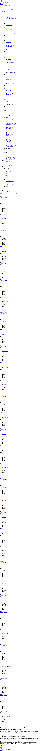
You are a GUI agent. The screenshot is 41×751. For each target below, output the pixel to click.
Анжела (1, 677)
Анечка (1, 544)
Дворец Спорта (9, 29)
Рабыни (8, 139)
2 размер (8, 170)
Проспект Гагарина (10, 54)
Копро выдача (9, 127)
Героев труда (9, 25)
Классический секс (10, 113)
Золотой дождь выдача (11, 123)
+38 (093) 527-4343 (3, 230)
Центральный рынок (10, 72)
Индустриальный (10, 83)
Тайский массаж (10, 146)
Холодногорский (10, 104)
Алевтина (2, 196)
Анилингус (9, 135)
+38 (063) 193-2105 (3, 213)
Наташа (1, 495)
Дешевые (8, 156)
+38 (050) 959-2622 (3, 346)
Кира (1, 412)
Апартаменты (9, 9)
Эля (1, 428)
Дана (1, 395)
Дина (1, 345)
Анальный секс (10, 112)
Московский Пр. (9, 46)
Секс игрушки (9, 114)
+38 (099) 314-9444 (3, 263)
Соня (1, 461)
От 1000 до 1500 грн (10, 158)
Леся (1, 329)
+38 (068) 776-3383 (3, 628)
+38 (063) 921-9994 (3, 363)
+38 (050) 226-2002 (3, 280)
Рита (1, 478)
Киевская (8, 42)
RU (1, 4)
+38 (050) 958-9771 (3, 462)
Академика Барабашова (11, 14)
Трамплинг (9, 141)
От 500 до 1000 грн (10, 157)
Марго (1, 594)
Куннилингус (9, 134)
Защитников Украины (10, 33)
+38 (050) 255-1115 (3, 197)
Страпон (8, 140)
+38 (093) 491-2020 (3, 313)
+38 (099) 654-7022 (3, 545)
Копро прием (9, 128)
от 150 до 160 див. (10, 181)
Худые (8, 176)
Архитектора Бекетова (11, 18)
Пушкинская (9, 55)
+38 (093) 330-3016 (3, 479)
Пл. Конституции (10, 53)
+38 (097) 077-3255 (3, 529)
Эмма (1, 694)
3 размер (8, 171)
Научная (8, 49)
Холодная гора (9, 69)
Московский (9, 90)
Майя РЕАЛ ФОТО (3, 312)
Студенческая (9, 59)
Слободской (9, 101)
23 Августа (8, 79)
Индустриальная (10, 37)
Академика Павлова (10, 15)
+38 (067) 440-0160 (3, 296)
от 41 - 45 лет (9, 165)
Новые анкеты (9, 8)
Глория (1, 262)
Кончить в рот (9, 119)
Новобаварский (9, 94)
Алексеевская (9, 16)
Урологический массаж (11, 145)
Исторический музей (10, 38)
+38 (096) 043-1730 (3, 645)
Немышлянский (9, 93)
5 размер (8, 173)
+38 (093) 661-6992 (3, 612)
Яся (1, 246)
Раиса (1, 627)
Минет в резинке (10, 131)
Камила (1, 511)
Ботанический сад (10, 21)
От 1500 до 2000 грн (10, 159)
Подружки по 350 (3, 710)
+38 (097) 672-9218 (3, 562)
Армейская (8, 17)
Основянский (9, 97)
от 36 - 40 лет (9, 164)
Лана (1, 229)
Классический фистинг (11, 154)
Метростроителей (10, 45)
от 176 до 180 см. (9, 184)
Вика (1, 362)
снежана (1, 561)
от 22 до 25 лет (9, 162)
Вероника (2, 279)
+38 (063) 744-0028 (3, 711)
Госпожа (8, 138)
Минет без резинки (10, 132)
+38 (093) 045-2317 (3, 429)
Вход (1, 750)
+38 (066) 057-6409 (3, 379)
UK (2, 4)
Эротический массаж (10, 144)
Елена (1, 644)
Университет (9, 65)
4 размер (8, 172)
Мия (1, 445)
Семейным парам (10, 150)
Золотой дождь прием (10, 124)
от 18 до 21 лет (9, 161)
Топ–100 (7, 10)
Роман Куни (2, 611)
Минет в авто (9, 133)
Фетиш (8, 115)
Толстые (8, 177)
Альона (1, 578)
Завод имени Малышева (11, 32)
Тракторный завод (10, 62)
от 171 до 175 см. (10, 183)
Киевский (8, 86)
